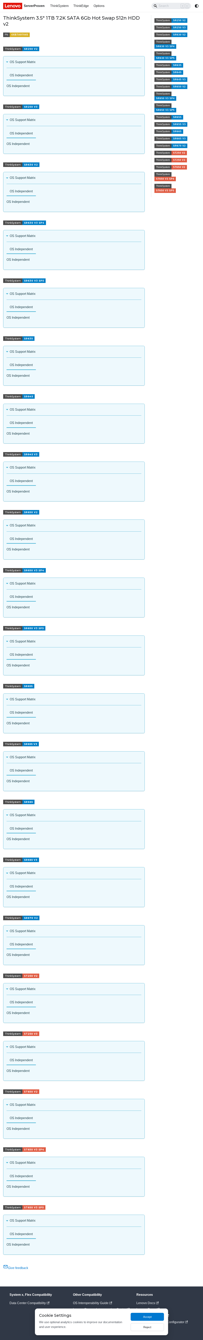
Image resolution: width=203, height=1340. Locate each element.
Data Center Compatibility (28, 1303)
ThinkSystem (59, 6)
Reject (147, 1327)
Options (99, 6)
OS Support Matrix (22, 62)
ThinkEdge (81, 6)
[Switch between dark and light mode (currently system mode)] (196, 6)
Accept (147, 1316)
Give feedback (18, 1268)
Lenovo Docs (145, 1303)
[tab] (21, 75)
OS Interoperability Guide (90, 1303)
